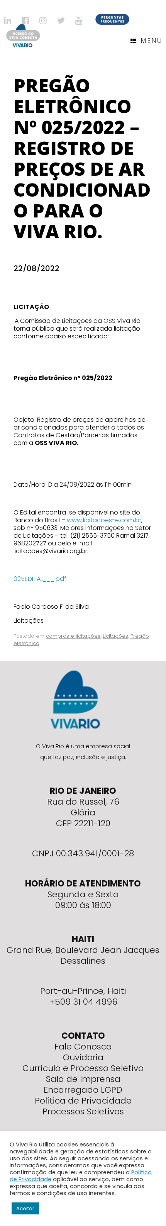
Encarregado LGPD (83, 1090)
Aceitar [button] (25, 1208)
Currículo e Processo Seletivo (83, 1068)
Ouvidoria (83, 1057)
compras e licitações (73, 636)
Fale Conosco (83, 1047)
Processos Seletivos (83, 1111)
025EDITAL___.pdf (40, 578)
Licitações (115, 636)
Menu (151, 40)
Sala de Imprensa (83, 1079)
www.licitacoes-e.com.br (104, 520)
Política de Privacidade (83, 1101)
